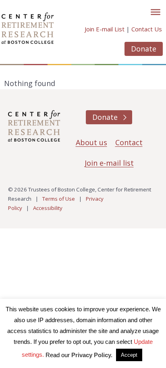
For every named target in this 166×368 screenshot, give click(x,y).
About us (91, 142)
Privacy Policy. (91, 355)
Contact (129, 142)
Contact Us (146, 29)
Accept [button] (129, 355)
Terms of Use (58, 198)
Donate (143, 48)
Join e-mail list (109, 163)
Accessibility (47, 208)
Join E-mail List (104, 29)
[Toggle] (155, 12)
